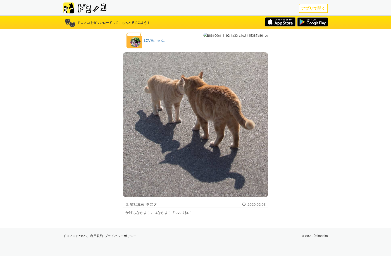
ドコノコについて (75, 235)
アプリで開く (313, 8)
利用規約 (96, 235)
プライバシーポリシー (120, 235)
